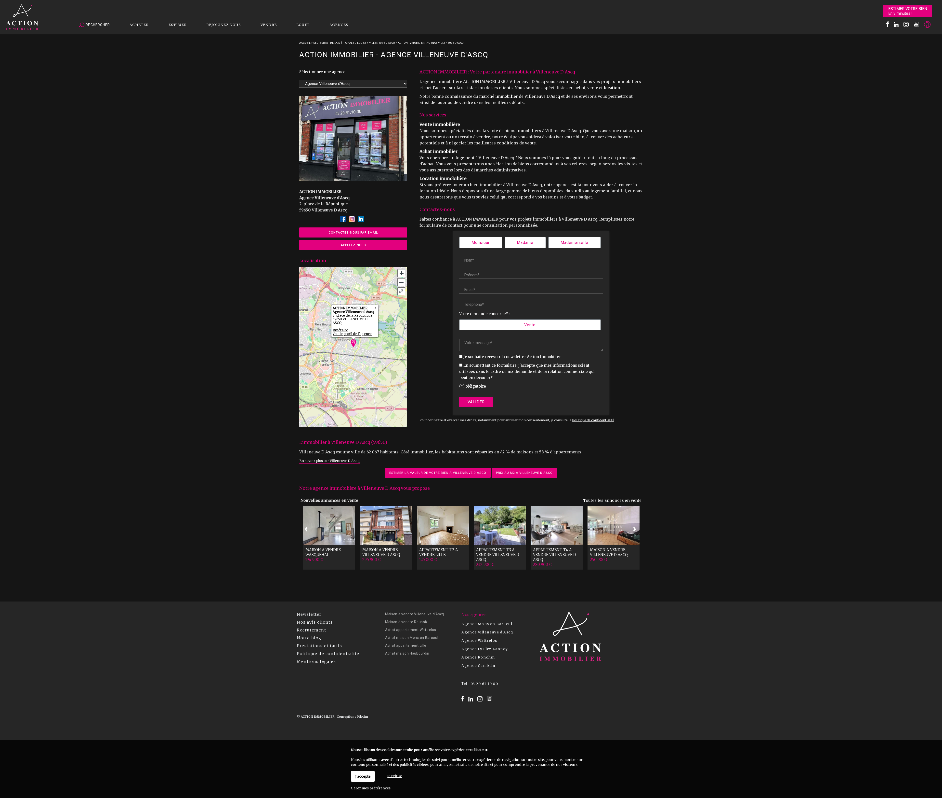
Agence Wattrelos (479, 640)
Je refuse (394, 776)
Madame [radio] (525, 242)
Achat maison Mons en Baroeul (411, 638)
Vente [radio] (530, 324)
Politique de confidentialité (593, 420)
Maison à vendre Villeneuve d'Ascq (414, 614)
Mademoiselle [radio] (574, 242)
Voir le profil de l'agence (352, 334)
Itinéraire (340, 330)
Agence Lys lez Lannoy (484, 649)
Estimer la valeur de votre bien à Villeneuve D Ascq (437, 473)
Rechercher (97, 25)
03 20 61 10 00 (484, 684)
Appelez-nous (353, 245)
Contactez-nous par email (353, 232)
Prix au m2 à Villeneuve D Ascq (524, 473)
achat (580, 87)
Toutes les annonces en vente (612, 500)
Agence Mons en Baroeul (486, 624)
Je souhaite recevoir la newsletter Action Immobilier (512, 356)
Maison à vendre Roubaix (406, 622)
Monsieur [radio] (480, 242)
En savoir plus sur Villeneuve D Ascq (329, 461)
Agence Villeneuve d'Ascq (487, 632)
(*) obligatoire (472, 386)
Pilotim (362, 716)
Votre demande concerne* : (484, 313)
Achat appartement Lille (405, 645)
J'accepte (362, 776)
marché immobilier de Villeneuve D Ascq (519, 96)
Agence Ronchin (478, 657)
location (612, 87)
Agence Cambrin (478, 665)
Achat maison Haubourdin (407, 653)
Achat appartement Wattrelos (410, 630)
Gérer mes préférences (371, 788)
